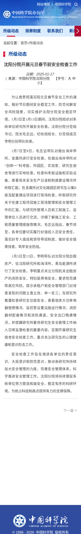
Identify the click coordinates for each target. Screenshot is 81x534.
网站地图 (45, 4)
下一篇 (70, 410)
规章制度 (33, 31)
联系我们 (55, 31)
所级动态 (11, 31)
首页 (24, 43)
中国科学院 (63, 4)
